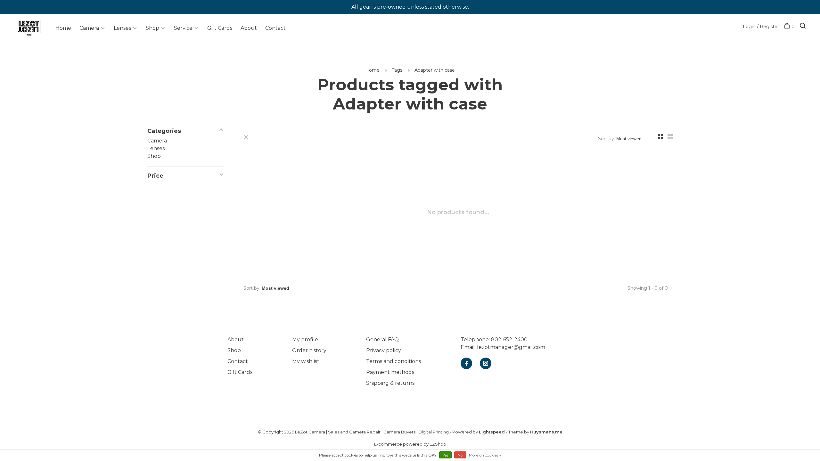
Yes (445, 455)
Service (183, 28)
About (249, 28)
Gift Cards (219, 28)
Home (63, 28)
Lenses (122, 28)
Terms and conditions (393, 361)
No (460, 455)
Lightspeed (492, 431)
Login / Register (761, 26)
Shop (152, 28)
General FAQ (382, 339)
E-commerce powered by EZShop (410, 444)
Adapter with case (434, 70)
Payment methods (390, 372)
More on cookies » (485, 455)
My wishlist (305, 361)
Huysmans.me (546, 431)
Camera (89, 28)
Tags (397, 70)
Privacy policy (383, 350)
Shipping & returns (390, 383)
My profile (305, 339)
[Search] (803, 26)
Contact (275, 28)
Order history (309, 350)
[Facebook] (466, 364)
